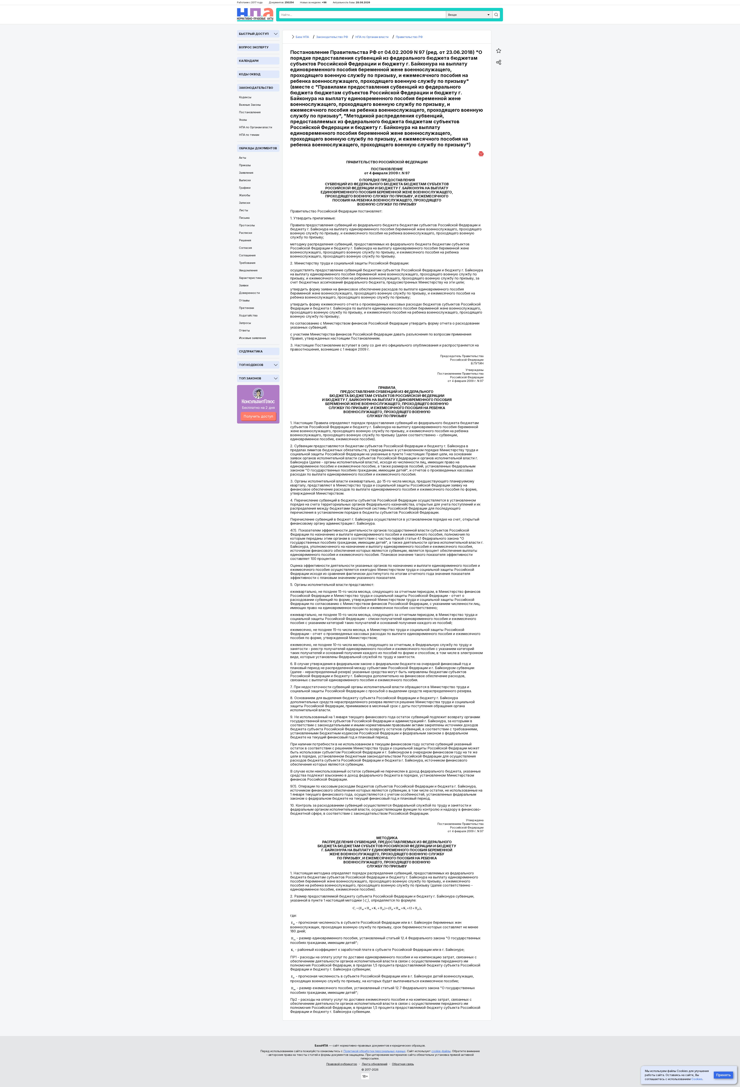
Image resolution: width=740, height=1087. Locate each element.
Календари (248, 61)
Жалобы (244, 195)
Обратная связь (403, 1064)
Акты (242, 157)
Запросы (245, 323)
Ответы (244, 330)
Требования (247, 263)
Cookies (696, 1079)
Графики (245, 188)
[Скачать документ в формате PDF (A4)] (481, 153)
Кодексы (245, 97)
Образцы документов (258, 148)
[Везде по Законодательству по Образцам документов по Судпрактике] (469, 14)
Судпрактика (251, 351)
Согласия (245, 248)
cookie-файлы (441, 1051)
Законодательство (256, 88)
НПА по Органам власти (255, 127)
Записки (244, 203)
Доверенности (249, 293)
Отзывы (244, 300)
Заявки (243, 285)
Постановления (250, 112)
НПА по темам (249, 135)
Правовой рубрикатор (341, 1064)
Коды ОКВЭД (250, 74)
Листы (243, 210)
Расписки (245, 233)
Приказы (245, 165)
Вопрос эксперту (253, 47)
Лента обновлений (374, 1064)
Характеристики (250, 278)
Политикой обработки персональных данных (374, 1051)
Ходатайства (248, 315)
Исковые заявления (252, 338)
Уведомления (248, 270)
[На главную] (255, 14)
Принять (723, 1075)
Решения (245, 240)
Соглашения (247, 255)
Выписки (245, 180)
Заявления (246, 172)
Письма (244, 218)
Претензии (246, 308)
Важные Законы (250, 105)
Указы (243, 120)
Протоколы (247, 225)
